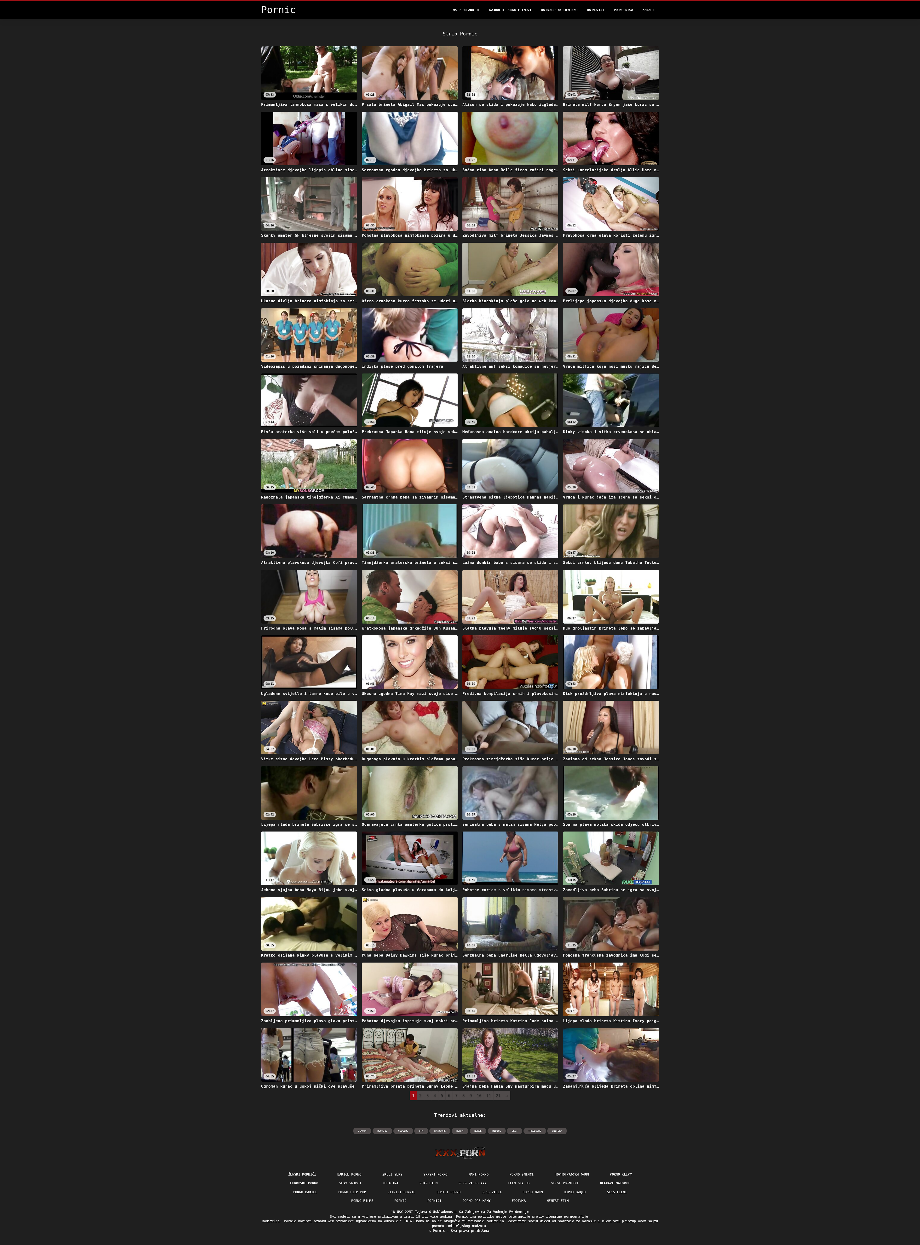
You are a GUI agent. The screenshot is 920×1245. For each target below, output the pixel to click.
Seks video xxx (473, 1183)
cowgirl (403, 1131)
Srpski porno (435, 1174)
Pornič (400, 1201)
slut (515, 1131)
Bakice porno (349, 1174)
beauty (362, 1131)
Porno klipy (621, 1174)
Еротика (519, 1201)
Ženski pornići (302, 1174)
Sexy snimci (350, 1183)
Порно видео (575, 1192)
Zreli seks (392, 1174)
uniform (557, 1131)
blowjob (382, 1131)
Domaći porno (448, 1192)
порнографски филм (572, 1174)
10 (479, 1095)
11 (488, 1095)
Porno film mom (352, 1192)
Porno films (362, 1201)
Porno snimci (522, 1174)
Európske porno (304, 1183)
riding (496, 1131)
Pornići (434, 1201)
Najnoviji (595, 10)
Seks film (428, 1183)
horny (460, 1131)
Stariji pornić (401, 1192)
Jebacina (390, 1183)
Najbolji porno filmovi (510, 10)
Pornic (440, 1231)
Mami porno (479, 1174)
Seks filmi (617, 1192)
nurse (478, 1131)
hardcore (440, 1131)
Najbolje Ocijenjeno (559, 10)
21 (498, 1095)
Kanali (648, 10)
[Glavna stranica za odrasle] (460, 1152)
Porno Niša (623, 10)
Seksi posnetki (565, 1183)
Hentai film (558, 1201)
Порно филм (533, 1192)
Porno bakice (305, 1192)
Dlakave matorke (615, 1183)
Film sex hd (519, 1183)
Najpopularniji (466, 10)
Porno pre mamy (477, 1201)
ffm (421, 1131)
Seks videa (492, 1192)
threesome (534, 1131)
